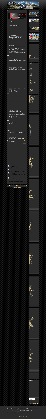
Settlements (30, 322)
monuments (30, 265)
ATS (29, 153)
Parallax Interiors (30, 284)
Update (30, 354)
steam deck (30, 330)
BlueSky (30, 53)
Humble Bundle (30, 225)
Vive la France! (30, 359)
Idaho (29, 229)
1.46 (29, 125)
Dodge (30, 189)
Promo (29, 289)
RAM (29, 292)
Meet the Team (30, 262)
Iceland (30, 228)
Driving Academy (30, 190)
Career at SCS (30, 167)
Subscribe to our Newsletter (32, 57)
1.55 (29, 135)
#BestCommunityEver (31, 96)
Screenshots (30, 315)
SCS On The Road (31, 318)
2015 (30, 73)
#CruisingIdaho (30, 102)
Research (30, 296)
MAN (29, 260)
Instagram (30, 52)
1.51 (29, 131)
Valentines (30, 356)
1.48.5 (29, 128)
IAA (29, 226)
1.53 (29, 133)
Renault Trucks (30, 295)
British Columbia (30, 163)
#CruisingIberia (30, 101)
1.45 (29, 124)
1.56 (29, 136)
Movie (29, 266)
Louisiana (30, 252)
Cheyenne (30, 169)
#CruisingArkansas (31, 98)
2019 (30, 70)
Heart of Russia (30, 221)
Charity (30, 168)
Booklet (30, 161)
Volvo (29, 360)
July (30, 80)
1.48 (29, 127)
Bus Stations (30, 164)
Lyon (29, 256)
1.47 (29, 126)
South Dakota (30, 325)
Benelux (30, 155)
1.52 (29, 132)
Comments (31, 399)
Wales (29, 363)
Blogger (26, 416)
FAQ (29, 199)
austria (30, 154)
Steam (29, 328)
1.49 (29, 129)
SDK (29, 321)
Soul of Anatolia (30, 323)
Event (29, 196)
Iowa (29, 234)
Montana (30, 264)
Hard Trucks (30, 220)
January (31, 90)
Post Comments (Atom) (18, 187)
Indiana (30, 231)
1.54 (29, 134)
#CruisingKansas (31, 104)
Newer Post (8, 185)
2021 (30, 68)
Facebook (30, 51)
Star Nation (30, 327)
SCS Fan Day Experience (31, 317)
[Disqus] (17, 155)
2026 (30, 64)
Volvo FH (30, 361)
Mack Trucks (30, 257)
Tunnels (30, 350)
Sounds (30, 324)
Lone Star (30, 251)
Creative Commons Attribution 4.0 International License (33, 403)
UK (29, 351)
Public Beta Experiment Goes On (33, 82)
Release (30, 294)
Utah (29, 355)
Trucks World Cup (31, 348)
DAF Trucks (30, 186)
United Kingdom (30, 353)
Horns (29, 223)
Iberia (29, 227)
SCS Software (30, 319)
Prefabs (30, 287)
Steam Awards (30, 329)
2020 (30, 69)
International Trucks (31, 233)
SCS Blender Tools (31, 316)
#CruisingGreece (31, 100)
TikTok (29, 56)
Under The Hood (30, 352)
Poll (29, 286)
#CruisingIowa (30, 103)
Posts (30, 398)
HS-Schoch (30, 224)
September (31, 78)
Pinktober (30, 285)
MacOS (30, 258)
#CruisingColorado (31, 99)
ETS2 (29, 194)
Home (17, 185)
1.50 (29, 130)
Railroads (30, 291)
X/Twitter (30, 55)
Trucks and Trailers (31, 347)
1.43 (29, 122)
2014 (30, 74)
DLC (29, 188)
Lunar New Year (30, 255)
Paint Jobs (30, 283)
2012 (30, 91)
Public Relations (30, 290)
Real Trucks (30, 293)
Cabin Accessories (31, 165)
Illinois (29, 230)
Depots (30, 187)
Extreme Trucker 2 (31, 198)
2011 (30, 92)
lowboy (30, 253)
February (31, 89)
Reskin (30, 297)
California (30, 166)
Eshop (29, 193)
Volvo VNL (30, 362)
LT (29, 254)
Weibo (29, 54)
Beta (29, 157)
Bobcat (30, 159)
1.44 (29, 123)
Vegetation (30, 357)
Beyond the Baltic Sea (31, 158)
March (31, 88)
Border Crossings (31, 162)
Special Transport (31, 326)
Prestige (30, 288)
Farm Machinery (30, 200)
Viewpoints (30, 358)
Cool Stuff (31, 83)
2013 (30, 75)
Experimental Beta (31, 197)
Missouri (30, 263)
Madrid (30, 259)
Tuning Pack (30, 349)
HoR (29, 222)
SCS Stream (30, 320)
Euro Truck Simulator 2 (31, 195)
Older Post (25, 185)
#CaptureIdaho (30, 97)
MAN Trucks (30, 261)
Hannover (30, 219)
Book (29, 160)
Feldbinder (30, 201)
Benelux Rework (30, 156)
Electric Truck (30, 192)
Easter (29, 191)
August (31, 79)
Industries (30, 232)
